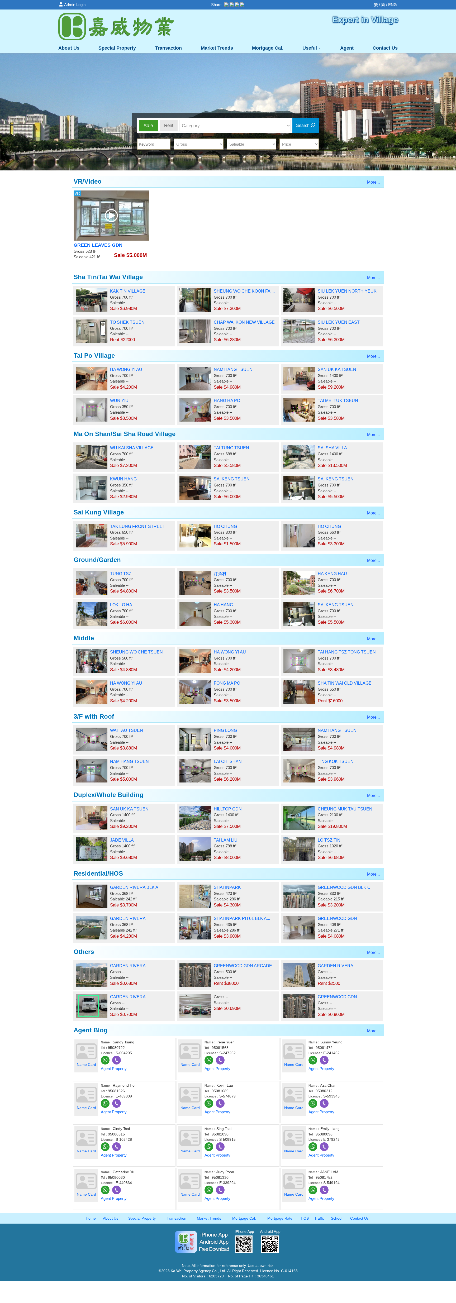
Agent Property (114, 1068)
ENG (392, 4)
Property (117, 48)
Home (91, 1218)
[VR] (111, 215)
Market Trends (217, 48)
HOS (305, 1218)
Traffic (319, 1218)
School (336, 1218)
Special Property (142, 1218)
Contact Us (385, 48)
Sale (148, 125)
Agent (347, 48)
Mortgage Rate (279, 1218)
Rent (168, 125)
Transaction (168, 48)
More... (373, 182)
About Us (68, 48)
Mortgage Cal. (267, 48)
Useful (310, 48)
